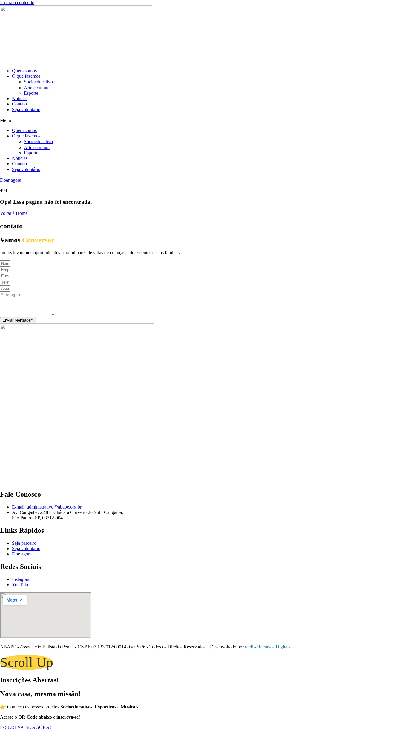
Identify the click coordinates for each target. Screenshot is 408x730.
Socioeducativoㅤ (38, 81)
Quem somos (24, 70)
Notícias (19, 98)
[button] (204, 120)
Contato (19, 103)
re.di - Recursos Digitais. (268, 646)
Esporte (31, 93)
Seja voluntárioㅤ (26, 109)
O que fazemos (26, 76)
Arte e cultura (37, 87)
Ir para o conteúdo (17, 2)
